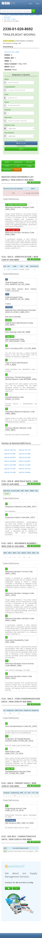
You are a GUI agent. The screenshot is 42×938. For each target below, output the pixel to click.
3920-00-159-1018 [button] (24, 450)
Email (6, 94)
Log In (30, 3)
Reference (8, 117)
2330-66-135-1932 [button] (24, 469)
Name (6, 79)
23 (5, 269)
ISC (18, 166)
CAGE (7, 166)
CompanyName (9, 87)
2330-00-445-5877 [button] (10, 457)
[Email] (8, 888)
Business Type (9, 125)
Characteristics (7, 169)
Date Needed (9, 133)
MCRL (7, 162)
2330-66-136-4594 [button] (10, 472)
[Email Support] (30, 182)
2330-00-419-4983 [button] (24, 454)
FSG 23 (7, 52)
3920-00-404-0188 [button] (24, 457)
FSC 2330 (15, 52)
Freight (29, 166)
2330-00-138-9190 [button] (10, 450)
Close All (17, 169)
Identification (18, 162)
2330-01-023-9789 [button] (10, 465)
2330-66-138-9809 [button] (24, 472)
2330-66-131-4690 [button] (24, 465)
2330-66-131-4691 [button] (10, 469)
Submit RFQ (36, 182)
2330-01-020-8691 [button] (24, 461)
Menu (37, 3)
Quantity (7, 110)
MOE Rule (29, 162)
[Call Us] (28, 182)
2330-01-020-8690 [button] (10, 461)
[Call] (16, 888)
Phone (6, 102)
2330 (8, 269)
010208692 (14, 269)
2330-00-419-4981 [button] (10, 454)
